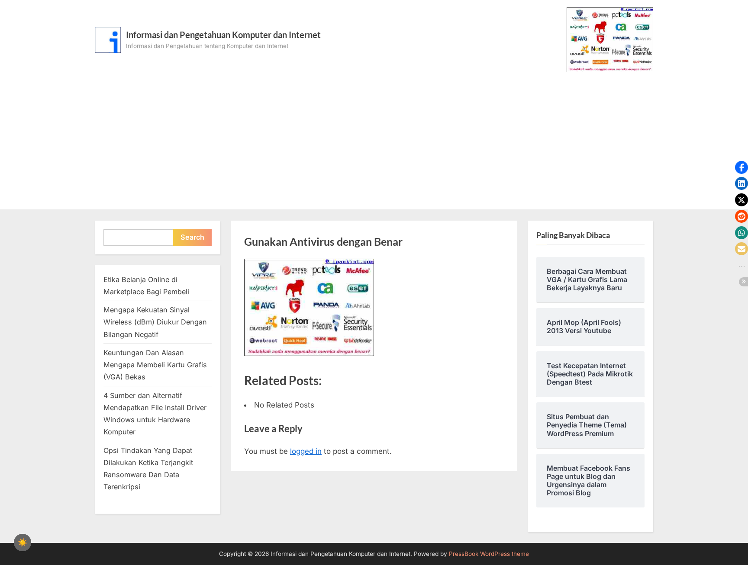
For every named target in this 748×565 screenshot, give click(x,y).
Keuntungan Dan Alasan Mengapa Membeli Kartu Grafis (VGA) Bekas (155, 365)
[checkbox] (22, 542)
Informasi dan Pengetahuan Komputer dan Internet (223, 34)
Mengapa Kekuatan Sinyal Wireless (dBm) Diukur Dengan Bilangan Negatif (155, 322)
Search (192, 237)
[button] (741, 167)
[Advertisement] (374, 137)
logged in (306, 451)
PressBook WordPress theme (489, 553)
